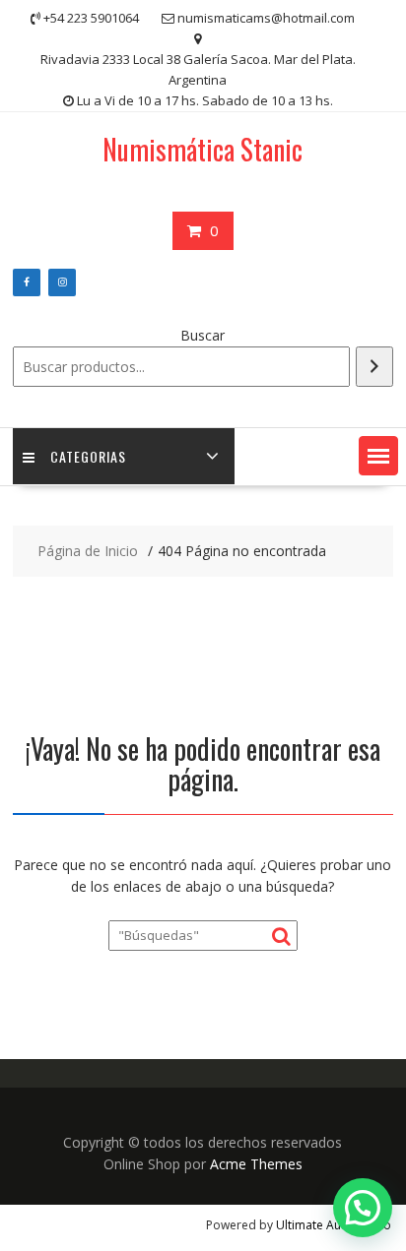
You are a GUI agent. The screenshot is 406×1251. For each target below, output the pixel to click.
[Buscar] (374, 366)
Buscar (202, 335)
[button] (378, 455)
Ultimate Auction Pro (333, 1225)
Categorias (88, 456)
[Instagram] (62, 282)
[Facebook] (26, 282)
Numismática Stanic (202, 149)
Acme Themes (256, 1164)
